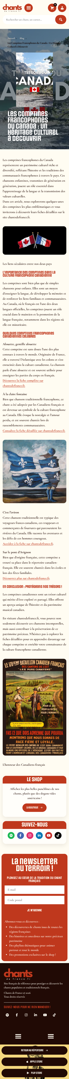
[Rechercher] (60, 19)
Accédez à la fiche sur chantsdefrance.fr (28, 544)
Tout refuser (50, 1058)
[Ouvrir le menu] (28, 8)
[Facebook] (20, 835)
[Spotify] (11, 835)
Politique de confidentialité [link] (50, 1069)
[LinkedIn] (39, 835)
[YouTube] (48, 835)
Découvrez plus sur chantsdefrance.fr (26, 578)
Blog (22, 38)
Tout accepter (18, 1058)
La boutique (32, 807)
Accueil (11, 38)
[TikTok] (58, 835)
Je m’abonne (34, 910)
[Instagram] (29, 835)
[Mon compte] (62, 8)
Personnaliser (19, 1070)
